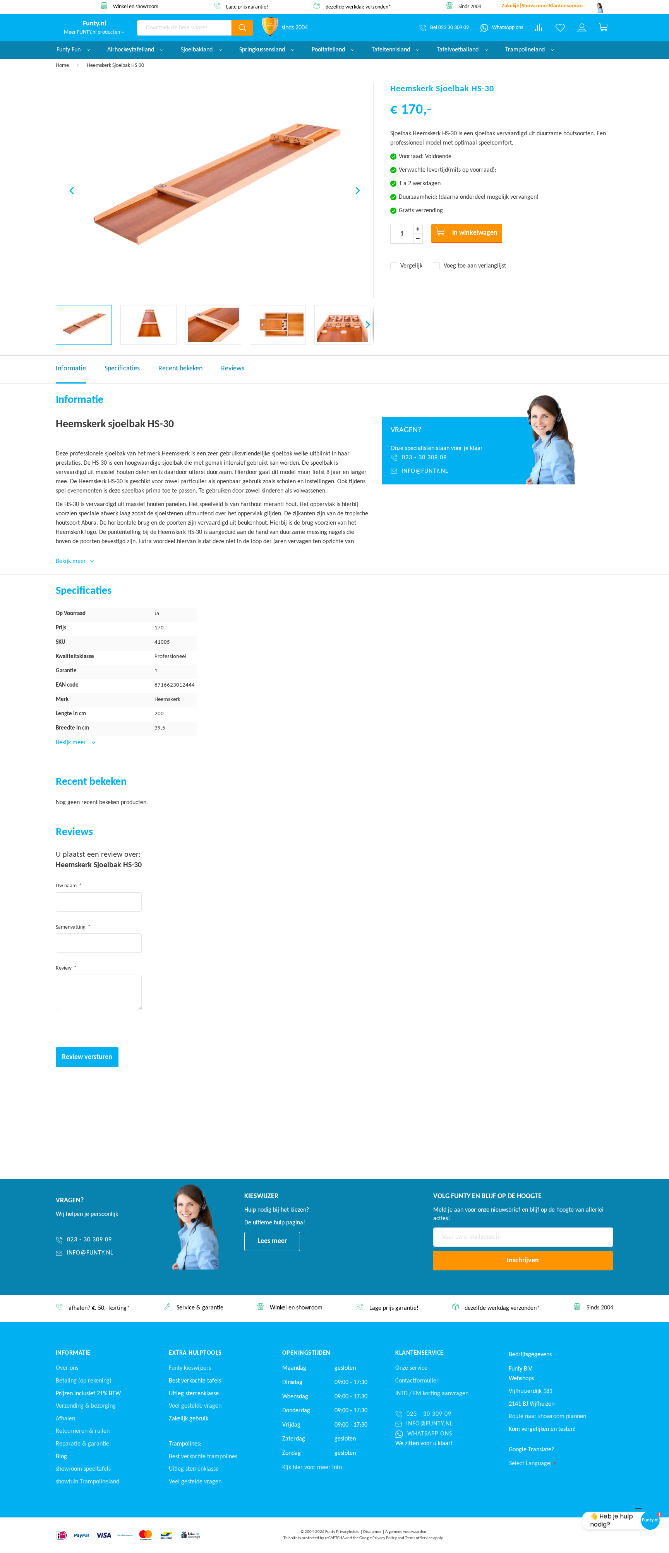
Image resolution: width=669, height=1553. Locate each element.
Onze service (411, 1368)
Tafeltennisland (392, 50)
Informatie (71, 368)
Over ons (67, 1368)
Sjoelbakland (197, 50)
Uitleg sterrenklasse (194, 1469)
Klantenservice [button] (419, 1353)
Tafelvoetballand (458, 50)
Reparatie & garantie (82, 1444)
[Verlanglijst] (560, 28)
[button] (71, 190)
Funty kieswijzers (190, 1368)
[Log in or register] (582, 28)
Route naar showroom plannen (547, 1416)
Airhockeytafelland (131, 50)
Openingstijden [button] (306, 1353)
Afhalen (65, 1419)
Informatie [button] (73, 1353)
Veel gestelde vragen (195, 1406)
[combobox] (184, 28)
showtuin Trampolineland (87, 1482)
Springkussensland (262, 50)
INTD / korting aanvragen (431, 1394)
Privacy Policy (384, 1538)
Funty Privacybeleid (342, 1532)
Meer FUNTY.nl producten (92, 32)
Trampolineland (525, 50)
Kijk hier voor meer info (312, 1467)
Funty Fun (69, 50)
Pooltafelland (329, 50)
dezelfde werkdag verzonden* (336, 7)
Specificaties (122, 368)
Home (62, 65)
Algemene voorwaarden (405, 1532)
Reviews (232, 368)
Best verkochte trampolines (203, 1457)
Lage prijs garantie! (225, 7)
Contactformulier (417, 1381)
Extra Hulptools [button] (195, 1353)
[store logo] (94, 23)
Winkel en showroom (113, 7)
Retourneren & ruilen (83, 1431)
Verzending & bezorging (86, 1406)
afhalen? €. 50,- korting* (99, 1309)
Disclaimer (372, 1532)
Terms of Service (418, 1538)
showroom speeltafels (83, 1469)
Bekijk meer (71, 743)
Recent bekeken (180, 368)
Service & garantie (200, 1308)
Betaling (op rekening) (84, 1381)
